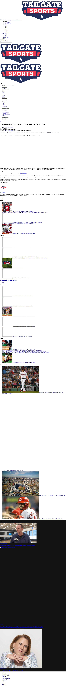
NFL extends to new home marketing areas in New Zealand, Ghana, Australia (27, 222)
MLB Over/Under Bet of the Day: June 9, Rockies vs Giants (22, 336)
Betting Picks (4, 33)
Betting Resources (5, 37)
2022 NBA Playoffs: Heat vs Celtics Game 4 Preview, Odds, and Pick (24, 362)
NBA (5, 25)
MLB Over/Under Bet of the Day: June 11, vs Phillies (24, 316)
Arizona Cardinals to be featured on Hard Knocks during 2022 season (24, 233)
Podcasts (3, 38)
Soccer (6, 28)
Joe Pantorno (5, 127)
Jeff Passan (49, 132)
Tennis (6, 31)
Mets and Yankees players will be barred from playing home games (52, 495)
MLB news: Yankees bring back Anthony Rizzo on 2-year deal (12, 470)
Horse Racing (7, 32)
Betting (4, 684)
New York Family (5, 113)
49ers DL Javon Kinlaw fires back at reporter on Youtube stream (23, 211)
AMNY (1, 624)
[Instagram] (5, 676)
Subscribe (2, 282)
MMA (6, 29)
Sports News (4, 87)
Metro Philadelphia (5, 112)
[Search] (11, 41)
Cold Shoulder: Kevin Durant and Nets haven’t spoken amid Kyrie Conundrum (29, 350)
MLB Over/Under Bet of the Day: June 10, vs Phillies (24, 326)
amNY (3, 107)
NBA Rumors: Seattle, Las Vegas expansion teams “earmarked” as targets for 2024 (32, 351)
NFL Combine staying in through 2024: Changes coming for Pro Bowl (21, 223)
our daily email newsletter (9, 130)
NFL (5, 24)
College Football (7, 22)
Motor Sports (7, 30)
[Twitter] (3, 676)
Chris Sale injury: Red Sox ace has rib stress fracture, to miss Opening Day (51, 392)
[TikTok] (4, 676)
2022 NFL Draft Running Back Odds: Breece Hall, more (22, 278)
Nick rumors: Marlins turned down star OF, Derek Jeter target (51, 518)
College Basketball (8, 23)
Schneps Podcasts (3, 668)
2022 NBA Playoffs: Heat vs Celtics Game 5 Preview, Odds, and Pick (24, 349)
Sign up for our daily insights (9, 280)
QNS (3, 115)
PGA (3, 96)
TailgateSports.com (23, 173)
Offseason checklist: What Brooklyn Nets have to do (17, 545)
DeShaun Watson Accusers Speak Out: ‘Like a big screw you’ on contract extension (34, 212)
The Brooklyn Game (5, 108)
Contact (4, 685)
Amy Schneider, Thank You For (12, 670)
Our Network (4, 106)
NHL (5, 27)
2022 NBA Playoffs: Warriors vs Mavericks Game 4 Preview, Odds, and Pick (36, 352)
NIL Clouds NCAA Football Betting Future (38, 257)
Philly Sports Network (6, 114)
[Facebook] (2, 676)
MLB (5, 26)
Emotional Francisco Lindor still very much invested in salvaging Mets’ (21, 627)
